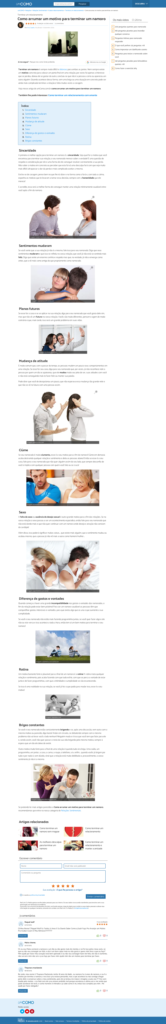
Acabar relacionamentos (56, 10)
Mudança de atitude (34, 121)
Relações (28, 10)
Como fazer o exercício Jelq (126, 68)
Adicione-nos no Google (97, 62)
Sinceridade (30, 110)
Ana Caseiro (31, 27)
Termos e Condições (72, 1021)
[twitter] (22, 1011)
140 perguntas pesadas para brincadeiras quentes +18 (131, 62)
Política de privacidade (89, 1021)
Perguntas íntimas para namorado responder (128, 40)
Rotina (28, 137)
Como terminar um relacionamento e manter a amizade (94, 845)
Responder (23, 935)
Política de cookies (104, 1021)
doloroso (63, 69)
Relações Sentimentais (40, 10)
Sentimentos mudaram (36, 114)
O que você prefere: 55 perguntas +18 (130, 45)
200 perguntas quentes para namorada (130, 26)
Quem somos (49, 1021)
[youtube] (27, 1011)
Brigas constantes (33, 141)
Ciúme (28, 125)
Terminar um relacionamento (74, 10)
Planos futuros (32, 118)
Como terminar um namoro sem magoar (49, 830)
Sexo (27, 129)
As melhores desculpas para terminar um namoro (50, 845)
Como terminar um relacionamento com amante (72, 95)
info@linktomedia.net (81, 908)
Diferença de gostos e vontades (40, 133)
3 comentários (59, 23)
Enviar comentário (95, 896)
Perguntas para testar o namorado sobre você (131, 55)
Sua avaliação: (49, 890)
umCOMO (21, 10)
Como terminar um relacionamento (94, 830)
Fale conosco (60, 1021)
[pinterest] (32, 1011)
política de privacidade (37, 895)
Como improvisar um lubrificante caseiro (131, 49)
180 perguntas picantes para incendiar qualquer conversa (130, 32)
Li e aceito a (33, 895)
